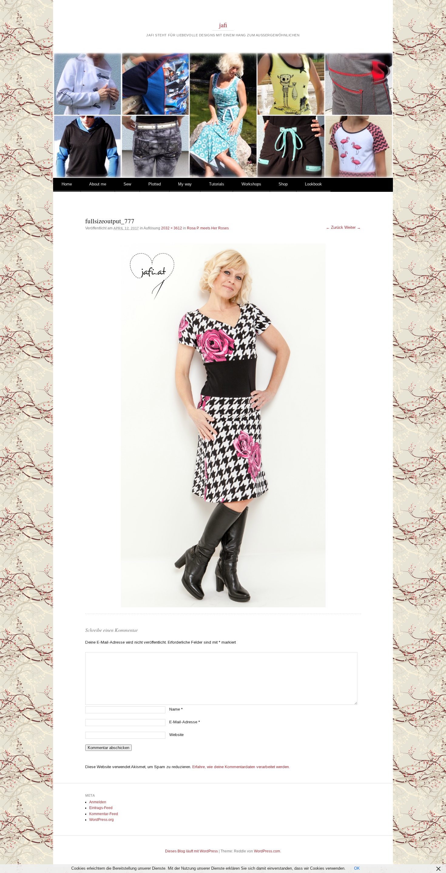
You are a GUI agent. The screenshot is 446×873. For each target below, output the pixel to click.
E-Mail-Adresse (184, 722)
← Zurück (334, 227)
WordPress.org (101, 820)
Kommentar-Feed (103, 814)
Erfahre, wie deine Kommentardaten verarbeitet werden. (241, 767)
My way (185, 184)
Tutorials (216, 184)
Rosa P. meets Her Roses (208, 228)
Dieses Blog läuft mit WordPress (191, 851)
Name (176, 709)
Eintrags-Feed (101, 808)
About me (97, 184)
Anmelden (97, 802)
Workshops (251, 184)
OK (357, 868)
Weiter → (352, 227)
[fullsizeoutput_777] (223, 425)
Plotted (154, 184)
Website (176, 734)
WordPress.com (267, 851)
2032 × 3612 (171, 228)
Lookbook (313, 184)
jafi (223, 25)
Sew (127, 184)
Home (67, 184)
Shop (283, 184)
